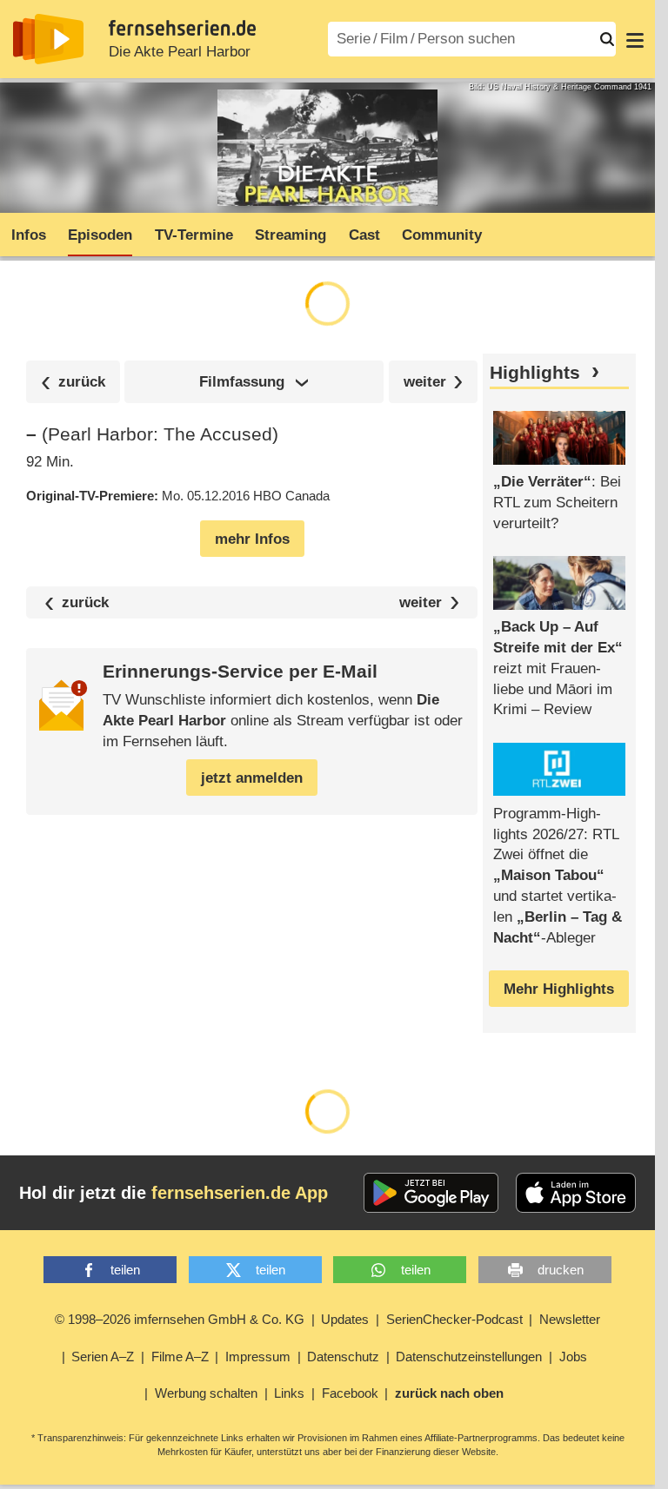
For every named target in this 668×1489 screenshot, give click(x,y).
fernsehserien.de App (239, 1192)
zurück (85, 602)
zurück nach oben (449, 1393)
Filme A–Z (180, 1356)
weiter (420, 602)
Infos (28, 235)
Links (289, 1393)
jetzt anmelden (252, 778)
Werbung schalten (206, 1393)
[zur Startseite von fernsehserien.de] (48, 39)
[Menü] (635, 39)
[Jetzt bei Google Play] (431, 1193)
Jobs (573, 1356)
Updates (345, 1319)
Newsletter (569, 1319)
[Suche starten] (607, 39)
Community (442, 235)
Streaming (290, 235)
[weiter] (433, 382)
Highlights (535, 372)
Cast (364, 235)
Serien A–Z (102, 1356)
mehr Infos (252, 539)
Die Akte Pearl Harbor (179, 51)
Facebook (350, 1393)
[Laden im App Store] (576, 1193)
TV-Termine (194, 235)
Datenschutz (343, 1356)
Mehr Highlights (559, 989)
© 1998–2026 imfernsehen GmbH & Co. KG (179, 1319)
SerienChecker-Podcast (454, 1319)
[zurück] (73, 382)
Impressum (258, 1356)
